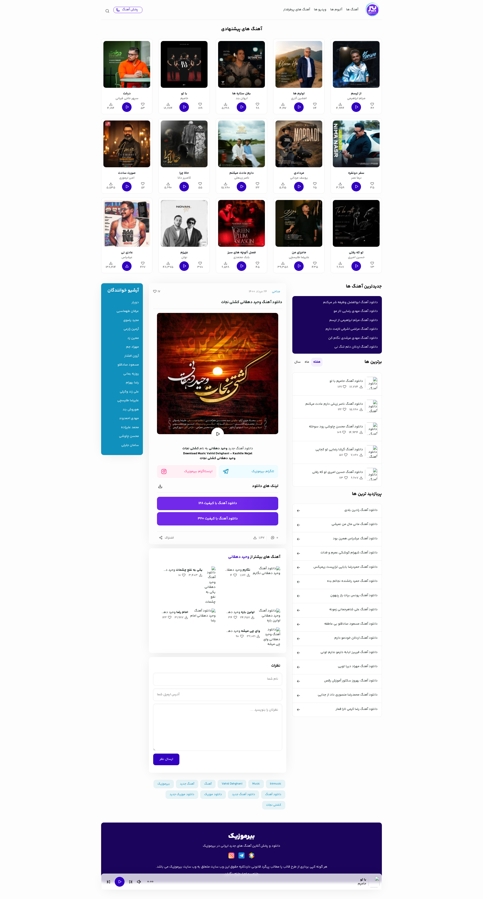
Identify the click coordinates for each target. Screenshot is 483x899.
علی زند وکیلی (129, 391)
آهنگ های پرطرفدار (296, 9)
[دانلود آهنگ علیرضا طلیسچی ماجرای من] (298, 223)
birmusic (275, 784)
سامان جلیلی (130, 445)
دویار (135, 302)
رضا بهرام (132, 382)
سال (297, 361)
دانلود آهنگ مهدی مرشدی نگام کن (353, 338)
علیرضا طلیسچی (128, 400)
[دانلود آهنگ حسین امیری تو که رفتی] (356, 223)
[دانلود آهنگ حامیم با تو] (184, 64)
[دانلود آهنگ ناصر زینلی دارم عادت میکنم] (241, 143)
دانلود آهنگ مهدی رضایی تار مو (356, 311)
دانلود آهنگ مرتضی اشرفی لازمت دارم (352, 329)
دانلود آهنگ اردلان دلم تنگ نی (356, 346)
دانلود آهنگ (273, 794)
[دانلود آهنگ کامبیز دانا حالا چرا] (184, 143)
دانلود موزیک (213, 794)
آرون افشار (131, 356)
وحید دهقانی (218, 448)
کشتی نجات (190, 448)
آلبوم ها (336, 9)
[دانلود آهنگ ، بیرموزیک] (372, 10)
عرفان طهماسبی (127, 311)
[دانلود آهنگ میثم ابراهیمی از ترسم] (356, 64)
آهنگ (208, 784)
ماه (307, 361)
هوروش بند (131, 409)
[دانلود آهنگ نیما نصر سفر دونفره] (356, 143)
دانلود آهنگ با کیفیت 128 (217, 503)
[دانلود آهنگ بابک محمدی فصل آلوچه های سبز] (241, 223)
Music (256, 784)
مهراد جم (132, 347)
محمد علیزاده (130, 427)
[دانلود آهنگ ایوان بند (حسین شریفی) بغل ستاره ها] (241, 64)
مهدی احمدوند (129, 418)
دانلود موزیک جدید (182, 794)
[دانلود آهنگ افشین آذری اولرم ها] (298, 64)
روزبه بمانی (131, 374)
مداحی (276, 291)
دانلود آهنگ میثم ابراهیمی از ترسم (353, 320)
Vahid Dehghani (218, 453)
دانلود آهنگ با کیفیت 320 (218, 518)
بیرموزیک (163, 784)
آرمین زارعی (131, 329)
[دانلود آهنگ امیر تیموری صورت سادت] (126, 143)
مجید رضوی (131, 320)
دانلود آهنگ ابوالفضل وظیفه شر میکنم (350, 302)
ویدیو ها (320, 9)
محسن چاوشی (129, 436)
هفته (316, 361)
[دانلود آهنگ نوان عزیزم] (184, 223)
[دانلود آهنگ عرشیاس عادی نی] (126, 223)
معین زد (133, 338)
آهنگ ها (352, 9)
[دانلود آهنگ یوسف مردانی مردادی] (298, 143)
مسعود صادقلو (128, 364)
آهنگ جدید (187, 784)
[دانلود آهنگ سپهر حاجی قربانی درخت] (126, 64)
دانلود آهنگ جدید (240, 448)
